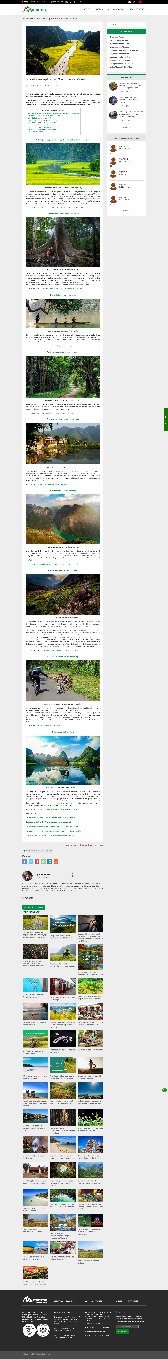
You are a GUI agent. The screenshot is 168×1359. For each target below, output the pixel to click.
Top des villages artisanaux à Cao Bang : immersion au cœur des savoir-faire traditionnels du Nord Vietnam (90, 937)
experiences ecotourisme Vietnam (39, 851)
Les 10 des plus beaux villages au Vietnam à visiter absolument (35, 1182)
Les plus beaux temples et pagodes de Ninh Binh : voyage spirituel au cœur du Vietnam (35, 934)
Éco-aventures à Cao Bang (37, 132)
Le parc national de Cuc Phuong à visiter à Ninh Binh (60, 413)
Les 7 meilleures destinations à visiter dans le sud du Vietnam (62, 1205)
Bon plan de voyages (115, 9)
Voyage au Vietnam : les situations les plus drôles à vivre (90, 973)
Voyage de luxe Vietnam (119, 47)
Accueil (87, 9)
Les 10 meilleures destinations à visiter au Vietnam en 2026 (90, 1023)
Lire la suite (126, 128)
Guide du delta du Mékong (50, 726)
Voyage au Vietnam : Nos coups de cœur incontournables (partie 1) (62, 966)
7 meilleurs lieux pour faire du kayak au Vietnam (34, 1209)
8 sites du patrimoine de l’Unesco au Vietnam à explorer (90, 1182)
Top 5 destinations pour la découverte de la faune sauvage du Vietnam (62, 1130)
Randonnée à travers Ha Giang (39, 125)
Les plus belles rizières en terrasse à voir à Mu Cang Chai (62, 936)
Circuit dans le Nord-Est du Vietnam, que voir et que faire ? (48, 822)
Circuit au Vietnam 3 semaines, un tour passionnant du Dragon (50, 836)
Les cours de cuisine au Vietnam (90, 1050)
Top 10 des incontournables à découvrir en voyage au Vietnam (62, 1102)
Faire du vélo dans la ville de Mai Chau (42, 122)
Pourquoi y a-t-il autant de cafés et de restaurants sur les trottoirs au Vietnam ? (131, 114)
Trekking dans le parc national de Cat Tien (44, 116)
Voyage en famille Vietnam (120, 60)
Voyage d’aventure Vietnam (120, 57)
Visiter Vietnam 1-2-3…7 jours (121, 67)
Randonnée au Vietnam (119, 40)
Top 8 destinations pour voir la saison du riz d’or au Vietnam (62, 1077)
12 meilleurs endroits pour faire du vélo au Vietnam (90, 1077)
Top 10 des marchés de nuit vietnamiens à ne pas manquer (35, 1283)
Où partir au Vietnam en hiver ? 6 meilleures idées (35, 1077)
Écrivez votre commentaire (34, 907)
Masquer (60, 110)
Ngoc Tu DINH (52, 85)
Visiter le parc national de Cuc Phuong (42, 120)
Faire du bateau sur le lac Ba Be (40, 118)
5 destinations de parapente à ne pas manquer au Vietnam (89, 997)
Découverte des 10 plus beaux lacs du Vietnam (34, 1023)
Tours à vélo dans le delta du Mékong (42, 129)
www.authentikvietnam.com (98, 1335)
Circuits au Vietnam (117, 37)
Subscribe (122, 1331)
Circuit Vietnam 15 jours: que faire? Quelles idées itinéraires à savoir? (52, 826)
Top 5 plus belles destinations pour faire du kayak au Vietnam (62, 1157)
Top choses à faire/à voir (119, 44)
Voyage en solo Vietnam (119, 53)
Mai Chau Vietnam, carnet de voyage (54, 484)
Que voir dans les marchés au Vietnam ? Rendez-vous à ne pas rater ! (90, 1206)
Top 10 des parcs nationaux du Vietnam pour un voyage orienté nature (62, 1183)
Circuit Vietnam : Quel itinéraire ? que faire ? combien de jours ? (50, 817)
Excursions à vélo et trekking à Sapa (41, 127)
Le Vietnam (98, 9)
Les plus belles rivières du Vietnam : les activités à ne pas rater (34, 1128)
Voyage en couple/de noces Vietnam (124, 50)
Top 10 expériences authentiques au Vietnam (32, 1230)
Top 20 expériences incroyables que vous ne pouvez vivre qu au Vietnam (35, 1103)
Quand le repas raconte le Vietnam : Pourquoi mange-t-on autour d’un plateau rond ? (131, 85)
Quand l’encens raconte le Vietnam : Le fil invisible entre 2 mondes (131, 99)
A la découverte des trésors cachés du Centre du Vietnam (89, 1157)
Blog (32, 18)
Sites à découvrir (136, 9)
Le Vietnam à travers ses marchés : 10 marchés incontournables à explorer (33, 963)
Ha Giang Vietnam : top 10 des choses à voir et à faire (60, 564)
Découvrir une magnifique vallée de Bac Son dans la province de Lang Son (62, 1024)
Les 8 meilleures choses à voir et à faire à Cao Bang (59, 809)
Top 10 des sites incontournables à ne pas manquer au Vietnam (60, 1235)
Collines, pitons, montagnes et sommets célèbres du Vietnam (89, 1102)
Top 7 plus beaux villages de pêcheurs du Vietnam (34, 1258)
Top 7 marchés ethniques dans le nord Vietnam (62, 1258)
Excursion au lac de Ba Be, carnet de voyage (56, 346)
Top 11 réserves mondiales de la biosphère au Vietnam (61, 289)
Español (145, 2)
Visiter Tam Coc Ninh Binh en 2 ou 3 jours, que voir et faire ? (62, 207)
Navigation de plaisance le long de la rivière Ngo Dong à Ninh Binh (53, 113)
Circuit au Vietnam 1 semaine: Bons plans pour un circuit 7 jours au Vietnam (55, 831)
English (134, 2)
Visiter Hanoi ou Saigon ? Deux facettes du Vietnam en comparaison (89, 1231)
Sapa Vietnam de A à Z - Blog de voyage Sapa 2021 (59, 650)
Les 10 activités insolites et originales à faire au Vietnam (34, 1052)
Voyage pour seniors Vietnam (121, 63)
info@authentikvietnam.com (81, 2)
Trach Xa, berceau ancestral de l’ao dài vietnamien (35, 996)
